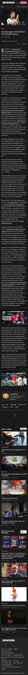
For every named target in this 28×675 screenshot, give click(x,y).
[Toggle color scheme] (17, 7)
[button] (3, 649)
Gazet (23, 673)
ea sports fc (5, 407)
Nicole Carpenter (7, 500)
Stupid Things (4, 447)
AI (1, 626)
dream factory (22, 404)
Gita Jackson (6, 453)
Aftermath (7, 673)
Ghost (19, 673)
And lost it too (14, 202)
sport (11, 407)
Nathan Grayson (7, 478)
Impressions (4, 603)
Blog (2, 28)
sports (17, 407)
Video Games (13, 404)
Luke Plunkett (6, 37)
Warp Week (4, 471)
